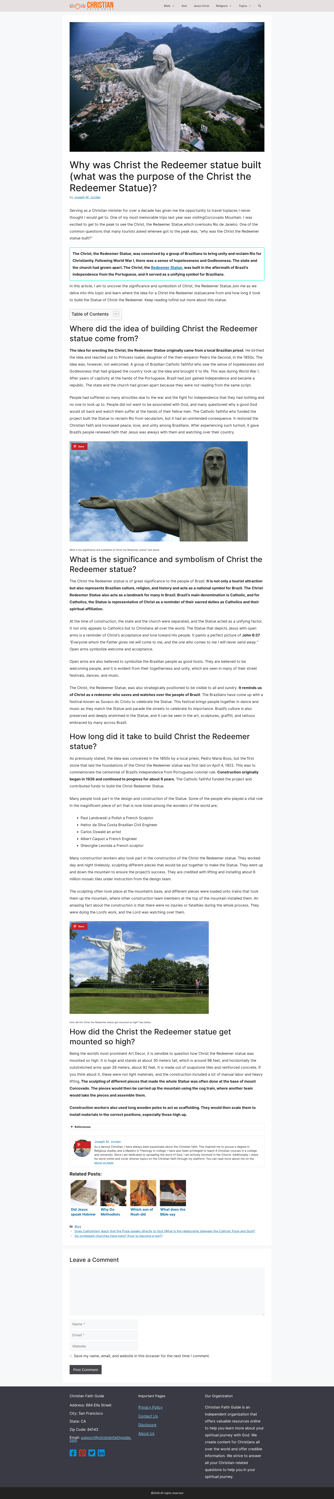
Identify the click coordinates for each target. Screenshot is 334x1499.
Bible (167, 5)
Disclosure (147, 1425)
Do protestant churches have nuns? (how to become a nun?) (118, 1236)
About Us (146, 1433)
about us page (103, 1162)
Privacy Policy (150, 1407)
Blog (78, 1226)
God (184, 5)
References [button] (83, 1127)
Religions (222, 5)
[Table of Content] (116, 314)
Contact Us (148, 1416)
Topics (243, 5)
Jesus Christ (201, 5)
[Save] (79, 446)
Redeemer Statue (166, 267)
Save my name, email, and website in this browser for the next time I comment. (142, 1356)
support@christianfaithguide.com (100, 1438)
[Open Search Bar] (259, 6)
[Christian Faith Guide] (91, 6)
